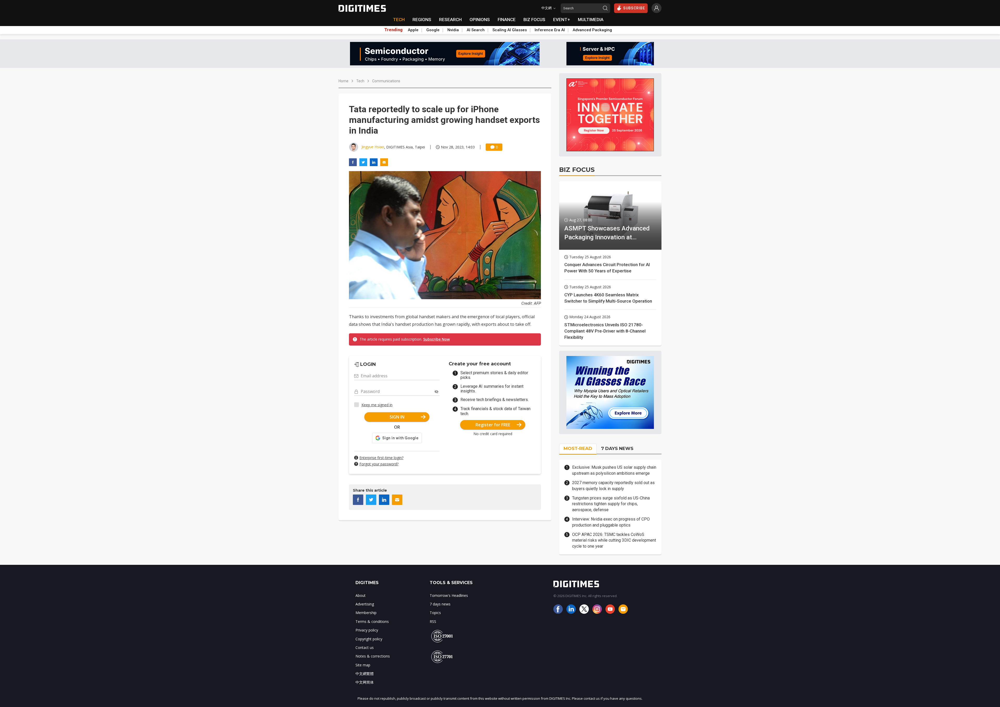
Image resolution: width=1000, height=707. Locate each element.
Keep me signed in (376, 404)
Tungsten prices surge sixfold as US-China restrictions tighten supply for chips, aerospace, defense (611, 504)
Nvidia (453, 30)
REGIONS (422, 19)
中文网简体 (364, 682)
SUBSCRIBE (634, 8)
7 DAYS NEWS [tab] (617, 448)
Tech (360, 81)
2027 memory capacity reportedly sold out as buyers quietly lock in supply (613, 485)
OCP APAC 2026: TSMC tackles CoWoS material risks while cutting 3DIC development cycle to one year (614, 540)
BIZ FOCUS (534, 19)
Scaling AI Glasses (509, 30)
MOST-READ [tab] (578, 448)
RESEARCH (450, 19)
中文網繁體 (364, 673)
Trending (393, 30)
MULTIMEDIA (590, 19)
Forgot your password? (378, 463)
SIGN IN (397, 417)
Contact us (364, 647)
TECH (399, 19)
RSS (433, 621)
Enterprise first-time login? (381, 457)
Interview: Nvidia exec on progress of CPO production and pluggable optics (611, 522)
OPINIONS (480, 19)
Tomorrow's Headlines (449, 595)
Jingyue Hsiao (372, 146)
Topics (435, 612)
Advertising (364, 604)
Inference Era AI (550, 30)
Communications (386, 81)
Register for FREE (493, 425)
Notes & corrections (372, 656)
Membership (366, 612)
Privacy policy (366, 630)
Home (343, 81)
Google (433, 30)
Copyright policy (368, 638)
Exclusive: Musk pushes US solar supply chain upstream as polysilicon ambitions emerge (614, 470)
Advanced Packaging (592, 30)
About (360, 595)
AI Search (476, 30)
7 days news (440, 604)
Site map (362, 664)
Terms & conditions (372, 621)
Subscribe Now (436, 339)
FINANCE (507, 19)
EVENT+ (561, 19)
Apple (413, 30)
